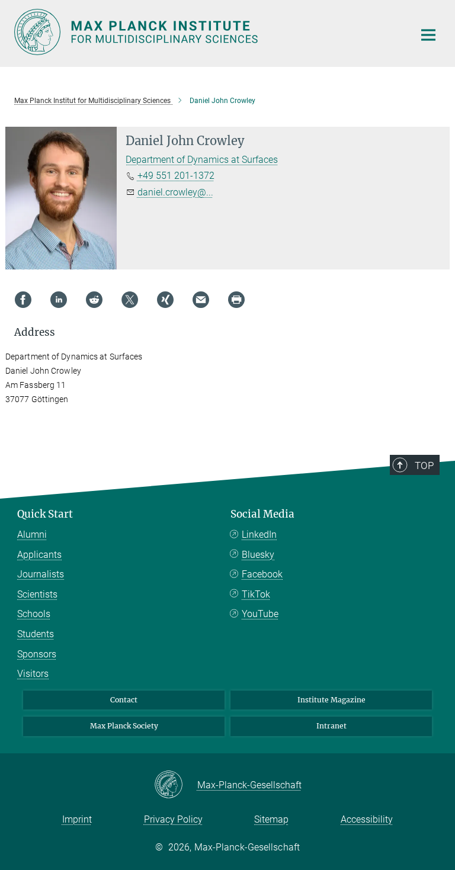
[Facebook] (23, 300)
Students (35, 634)
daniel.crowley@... (175, 192)
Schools (33, 613)
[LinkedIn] (59, 300)
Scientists (37, 594)
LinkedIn (259, 534)
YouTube (260, 613)
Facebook (262, 574)
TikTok (256, 594)
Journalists (40, 574)
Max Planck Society (124, 725)
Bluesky (258, 554)
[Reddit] (94, 300)
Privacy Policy (173, 819)
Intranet (331, 725)
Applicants (39, 554)
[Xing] (165, 300)
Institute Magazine (331, 699)
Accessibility (367, 819)
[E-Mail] (201, 300)
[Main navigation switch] (428, 35)
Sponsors (36, 654)
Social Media (262, 514)
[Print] (236, 300)
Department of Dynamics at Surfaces (202, 159)
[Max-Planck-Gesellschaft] (175, 785)
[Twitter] (130, 300)
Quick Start (45, 514)
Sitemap (271, 819)
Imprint (77, 819)
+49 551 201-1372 (175, 175)
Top (424, 465)
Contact (123, 699)
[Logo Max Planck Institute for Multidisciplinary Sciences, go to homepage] (206, 32)
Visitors (33, 673)
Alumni (32, 534)
